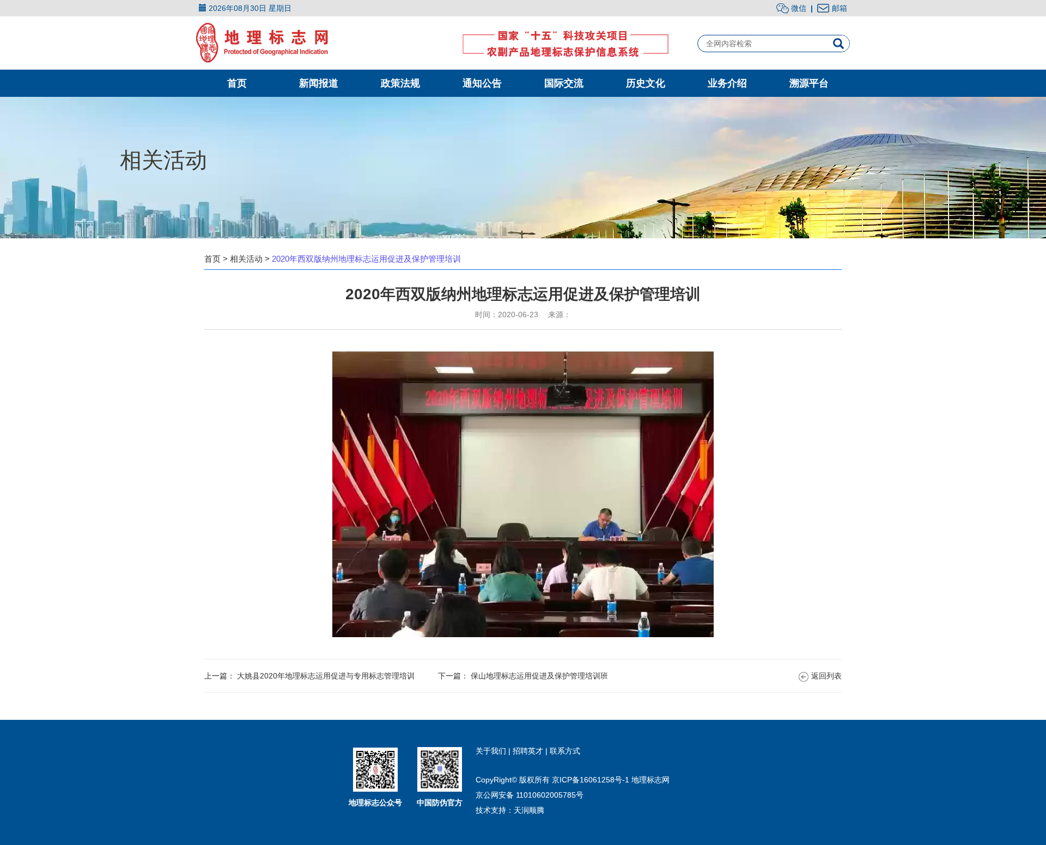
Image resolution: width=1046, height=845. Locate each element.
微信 (797, 8)
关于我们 (492, 751)
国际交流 (563, 83)
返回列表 (826, 675)
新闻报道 (318, 83)
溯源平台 (809, 83)
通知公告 (482, 83)
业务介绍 (727, 83)
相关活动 (246, 258)
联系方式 (565, 751)
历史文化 (645, 83)
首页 (237, 83)
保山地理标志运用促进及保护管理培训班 (539, 675)
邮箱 (839, 8)
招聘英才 (529, 751)
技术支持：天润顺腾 (510, 810)
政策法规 (400, 83)
